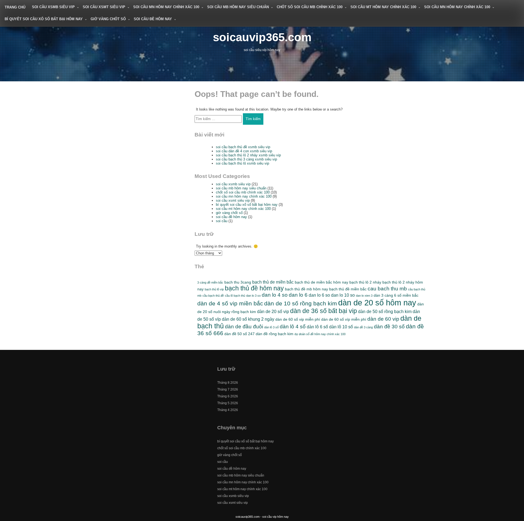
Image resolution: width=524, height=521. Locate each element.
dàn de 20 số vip (273, 311)
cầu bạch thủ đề (213, 295)
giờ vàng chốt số (108, 19)
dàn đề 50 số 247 (239, 334)
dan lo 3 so (253, 295)
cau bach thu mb (387, 288)
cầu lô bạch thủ (235, 295)
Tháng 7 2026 (227, 389)
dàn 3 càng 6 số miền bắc (396, 295)
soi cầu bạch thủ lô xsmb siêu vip (242, 163)
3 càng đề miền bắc (210, 282)
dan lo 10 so (343, 295)
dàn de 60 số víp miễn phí (343, 319)
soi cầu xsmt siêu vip (104, 7)
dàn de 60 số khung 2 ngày (248, 319)
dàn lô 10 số (341, 326)
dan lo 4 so (275, 295)
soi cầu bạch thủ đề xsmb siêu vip (243, 147)
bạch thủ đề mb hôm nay (306, 289)
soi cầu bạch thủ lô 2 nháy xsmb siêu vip (248, 155)
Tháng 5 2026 (227, 403)
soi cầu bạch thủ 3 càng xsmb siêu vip (246, 159)
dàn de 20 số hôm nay (377, 302)
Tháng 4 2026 (227, 410)
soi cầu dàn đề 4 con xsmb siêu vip (244, 151)
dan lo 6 (298, 295)
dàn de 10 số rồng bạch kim (300, 303)
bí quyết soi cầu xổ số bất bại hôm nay (44, 19)
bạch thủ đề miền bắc (348, 289)
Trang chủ (15, 7)
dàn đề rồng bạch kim (274, 334)
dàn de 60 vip (383, 319)
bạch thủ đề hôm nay (254, 288)
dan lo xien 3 (364, 295)
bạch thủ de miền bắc (273, 281)
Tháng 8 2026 (227, 383)
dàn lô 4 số (293, 326)
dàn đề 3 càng (363, 327)
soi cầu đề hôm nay (153, 19)
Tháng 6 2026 (227, 396)
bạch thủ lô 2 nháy (365, 282)
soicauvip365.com (262, 37)
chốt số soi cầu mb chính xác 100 (310, 7)
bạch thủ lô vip (214, 289)
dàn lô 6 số (317, 326)
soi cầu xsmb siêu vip (53, 7)
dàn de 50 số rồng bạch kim (385, 311)
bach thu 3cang (237, 282)
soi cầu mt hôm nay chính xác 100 (383, 7)
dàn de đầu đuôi (244, 326)
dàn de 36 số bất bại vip (323, 310)
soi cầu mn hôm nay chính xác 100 (166, 7)
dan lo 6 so (319, 295)
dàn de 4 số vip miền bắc (230, 303)
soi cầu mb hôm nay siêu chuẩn (238, 7)
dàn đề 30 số (389, 326)
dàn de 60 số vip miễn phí (297, 319)
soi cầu (221, 221)
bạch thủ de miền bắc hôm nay (321, 282)
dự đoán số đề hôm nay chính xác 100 (320, 334)
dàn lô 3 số (271, 327)
